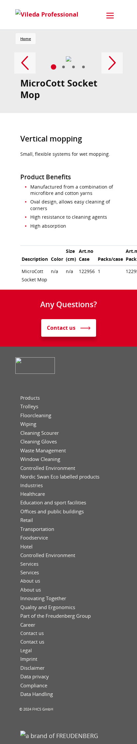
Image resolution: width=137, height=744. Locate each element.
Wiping (28, 424)
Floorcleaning (35, 415)
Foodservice (34, 538)
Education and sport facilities (53, 502)
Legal (26, 651)
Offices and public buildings (52, 511)
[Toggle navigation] (110, 15)
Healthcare (32, 494)
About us (30, 581)
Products (30, 398)
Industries (31, 485)
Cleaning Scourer (39, 433)
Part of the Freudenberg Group (55, 616)
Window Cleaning (40, 459)
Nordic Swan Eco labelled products (59, 477)
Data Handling (36, 694)
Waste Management (43, 450)
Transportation (37, 529)
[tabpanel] (68, 59)
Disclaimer (32, 668)
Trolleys (29, 406)
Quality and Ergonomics (47, 607)
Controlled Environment (47, 468)
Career (27, 625)
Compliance (33, 685)
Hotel (26, 547)
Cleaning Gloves (38, 441)
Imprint (28, 659)
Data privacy (34, 676)
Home (25, 38)
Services (29, 564)
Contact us (32, 633)
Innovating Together (43, 598)
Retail (26, 520)
